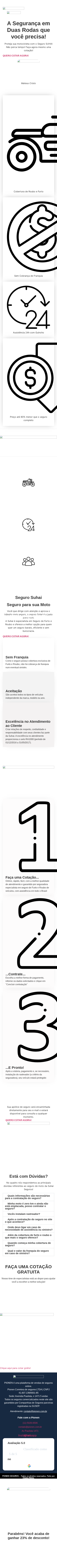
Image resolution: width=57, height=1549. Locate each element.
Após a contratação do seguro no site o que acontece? (28, 1220)
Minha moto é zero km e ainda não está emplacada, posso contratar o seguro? (26, 1206)
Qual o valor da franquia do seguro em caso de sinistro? (27, 1252)
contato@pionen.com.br (35, 1411)
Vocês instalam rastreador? (24, 1214)
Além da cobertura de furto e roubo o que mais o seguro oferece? (28, 1236)
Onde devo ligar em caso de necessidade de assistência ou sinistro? (29, 1228)
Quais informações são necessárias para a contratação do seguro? (27, 1197)
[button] (28, 1197)
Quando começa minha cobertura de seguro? (28, 1244)
